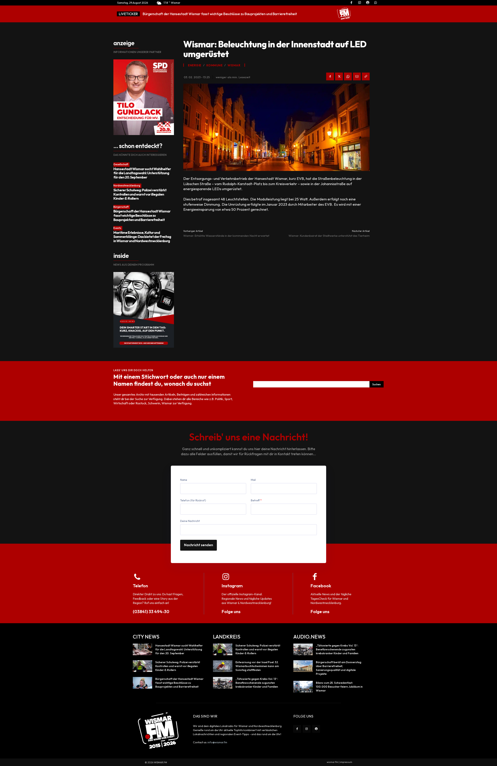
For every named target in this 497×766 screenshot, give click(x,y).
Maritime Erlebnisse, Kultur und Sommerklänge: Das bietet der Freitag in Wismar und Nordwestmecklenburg (142, 236)
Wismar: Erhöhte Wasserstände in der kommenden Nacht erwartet (226, 235)
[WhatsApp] (348, 76)
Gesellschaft (120, 164)
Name (183, 480)
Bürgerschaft (121, 206)
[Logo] (344, 13)
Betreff (256, 500)
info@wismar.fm (217, 742)
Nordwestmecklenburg (126, 185)
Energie (194, 65)
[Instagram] (306, 729)
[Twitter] (339, 76)
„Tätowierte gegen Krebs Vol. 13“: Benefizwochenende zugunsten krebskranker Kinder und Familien (256, 682)
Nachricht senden (198, 545)
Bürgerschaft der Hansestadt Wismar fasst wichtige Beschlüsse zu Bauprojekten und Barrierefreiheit (141, 215)
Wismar (234, 65)
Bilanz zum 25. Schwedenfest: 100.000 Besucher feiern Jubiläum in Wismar (339, 686)
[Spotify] (316, 729)
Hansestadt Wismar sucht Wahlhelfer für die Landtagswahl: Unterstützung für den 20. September (142, 173)
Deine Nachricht (190, 521)
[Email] (357, 76)
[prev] (315, 13)
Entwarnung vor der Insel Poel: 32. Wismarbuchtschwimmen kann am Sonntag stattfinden (212, 14)
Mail (253, 480)
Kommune (214, 65)
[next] (321, 13)
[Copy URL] (366, 76)
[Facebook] (330, 76)
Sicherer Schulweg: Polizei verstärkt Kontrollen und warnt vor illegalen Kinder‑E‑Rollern (139, 194)
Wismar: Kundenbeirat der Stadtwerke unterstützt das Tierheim (329, 235)
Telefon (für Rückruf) (193, 500)
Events (117, 228)
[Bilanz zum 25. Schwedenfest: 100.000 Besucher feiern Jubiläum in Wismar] (303, 686)
